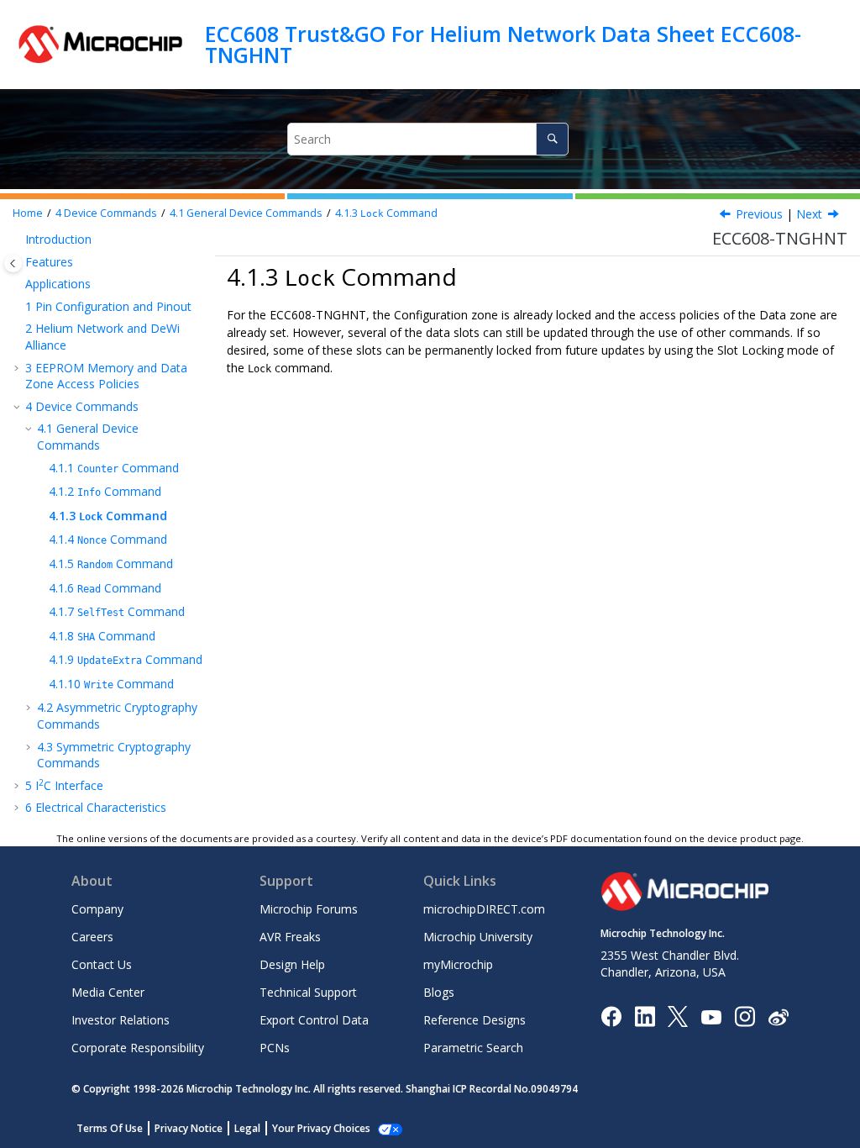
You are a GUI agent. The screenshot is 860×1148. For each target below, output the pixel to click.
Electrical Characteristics (95, 807)
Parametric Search (473, 1048)
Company (97, 909)
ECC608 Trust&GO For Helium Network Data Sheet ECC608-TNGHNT (503, 44)
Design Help (292, 964)
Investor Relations (120, 1020)
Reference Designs (474, 1020)
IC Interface (64, 785)
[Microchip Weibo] (778, 1016)
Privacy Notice (189, 1128)
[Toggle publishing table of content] (13, 263)
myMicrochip (458, 964)
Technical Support (308, 992)
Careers (92, 937)
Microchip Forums (309, 909)
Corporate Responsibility (137, 1048)
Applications (58, 284)
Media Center (107, 992)
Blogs (438, 992)
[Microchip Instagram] (744, 1015)
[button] (18, 239)
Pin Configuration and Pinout (108, 306)
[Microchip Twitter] (678, 1015)
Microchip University (477, 937)
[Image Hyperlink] (710, 1016)
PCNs (275, 1048)
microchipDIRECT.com (484, 909)
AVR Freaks (290, 937)
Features (49, 262)
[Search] (552, 139)
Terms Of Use (109, 1128)
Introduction (58, 239)
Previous (759, 214)
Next (809, 214)
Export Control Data (314, 1020)
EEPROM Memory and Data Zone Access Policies (106, 376)
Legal (247, 1128)
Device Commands (106, 213)
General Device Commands (246, 213)
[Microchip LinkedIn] (644, 1015)
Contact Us (101, 964)
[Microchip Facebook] (610, 1015)
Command (386, 213)
